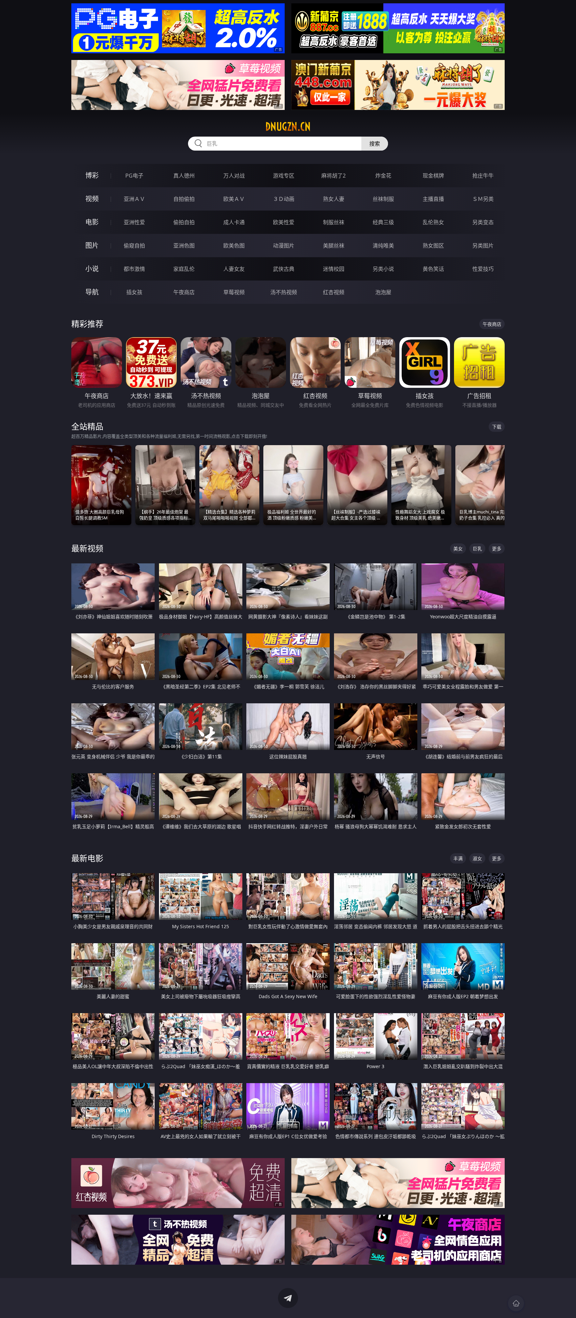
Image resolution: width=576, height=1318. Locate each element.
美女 (458, 548)
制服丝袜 (333, 222)
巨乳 (477, 548)
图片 (92, 245)
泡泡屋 (383, 292)
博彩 (92, 175)
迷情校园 (333, 269)
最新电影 (87, 858)
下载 (496, 426)
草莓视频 (234, 292)
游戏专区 (283, 175)
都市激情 (134, 269)
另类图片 (483, 245)
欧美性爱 (283, 222)
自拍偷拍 (184, 199)
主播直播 (433, 199)
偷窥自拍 (134, 245)
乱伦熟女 (433, 222)
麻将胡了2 (333, 175)
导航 (92, 292)
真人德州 (184, 175)
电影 (92, 222)
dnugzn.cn (288, 126)
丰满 (458, 858)
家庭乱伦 (184, 269)
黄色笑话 (433, 269)
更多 (496, 548)
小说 (92, 268)
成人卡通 (234, 222)
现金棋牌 (433, 175)
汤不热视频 (283, 292)
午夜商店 (184, 292)
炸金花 (383, 175)
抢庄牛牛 (483, 175)
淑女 (477, 858)
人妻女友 (234, 269)
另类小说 (383, 269)
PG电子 (134, 175)
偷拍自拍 (184, 222)
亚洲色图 (184, 245)
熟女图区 (433, 245)
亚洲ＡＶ (134, 199)
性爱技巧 (483, 269)
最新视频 (87, 548)
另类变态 (483, 222)
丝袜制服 (383, 199)
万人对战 (234, 175)
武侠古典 (283, 269)
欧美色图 (234, 245)
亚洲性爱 (134, 222)
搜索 (374, 143)
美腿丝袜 (333, 245)
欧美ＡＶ (234, 199)
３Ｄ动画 (283, 199)
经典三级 (383, 222)
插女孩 (134, 292)
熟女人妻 (333, 199)
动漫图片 (283, 245)
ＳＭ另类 (483, 199)
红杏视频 (333, 292)
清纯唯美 (383, 245)
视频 (92, 198)
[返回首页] (516, 1303)
